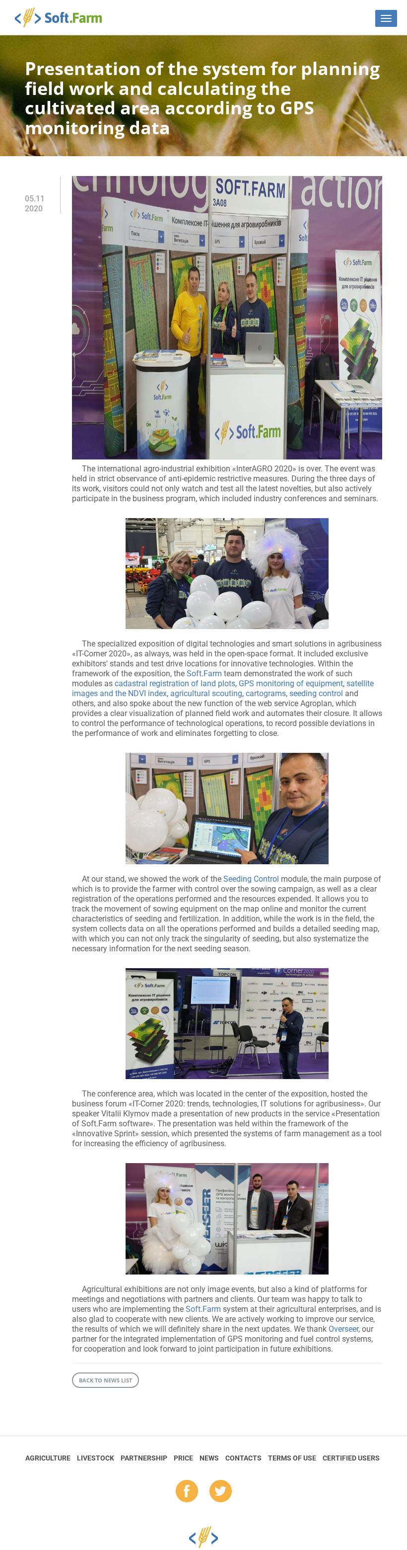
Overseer (343, 1329)
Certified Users (351, 1458)
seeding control (316, 693)
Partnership (144, 1458)
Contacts (243, 1458)
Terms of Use (292, 1458)
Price (183, 1458)
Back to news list (105, 1380)
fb (187, 1492)
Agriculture (47, 1458)
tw (220, 1492)
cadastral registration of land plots (175, 683)
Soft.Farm (64, 17)
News (209, 1458)
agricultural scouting (206, 693)
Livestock (95, 1458)
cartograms (266, 693)
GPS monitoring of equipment (291, 683)
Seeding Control (251, 879)
